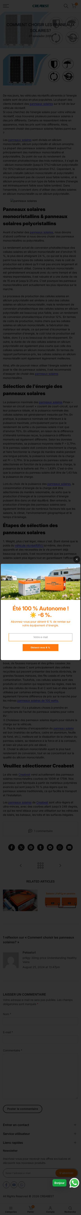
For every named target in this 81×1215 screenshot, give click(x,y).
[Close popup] (76, 559)
